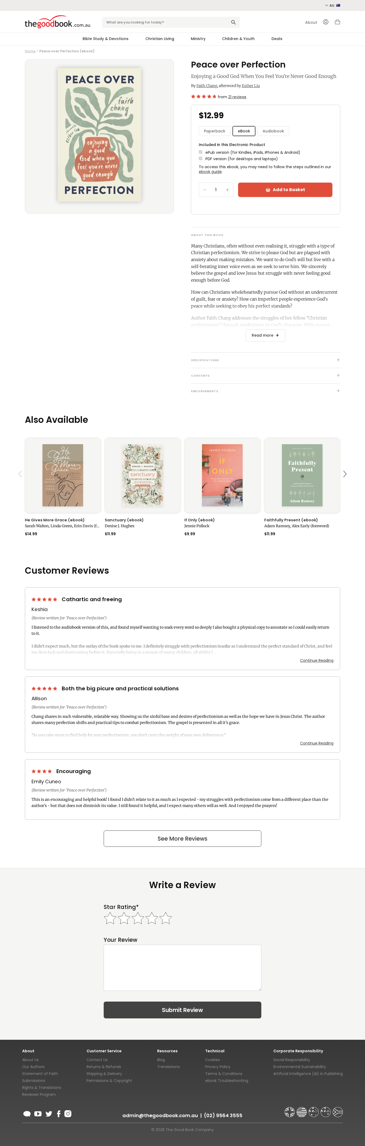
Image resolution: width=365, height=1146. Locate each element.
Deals (276, 38)
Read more (262, 335)
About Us (30, 1059)
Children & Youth (238, 38)
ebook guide (210, 171)
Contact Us (97, 1059)
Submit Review (182, 1010)
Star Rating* (121, 907)
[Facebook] (58, 1113)
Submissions (33, 1080)
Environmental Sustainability (299, 1066)
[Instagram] (67, 1113)
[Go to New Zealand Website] (326, 1109)
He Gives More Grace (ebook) (55, 520)
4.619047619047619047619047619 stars (203, 96)
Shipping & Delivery (104, 1073)
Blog (161, 1059)
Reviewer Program (39, 1094)
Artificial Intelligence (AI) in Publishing (308, 1073)
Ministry (198, 38)
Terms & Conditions (223, 1073)
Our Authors (33, 1066)
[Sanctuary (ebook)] (142, 475)
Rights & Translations (41, 1087)
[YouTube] (38, 1113)
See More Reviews (182, 838)
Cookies (212, 1059)
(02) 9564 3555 (223, 1115)
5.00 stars (45, 599)
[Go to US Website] (302, 1109)
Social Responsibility (291, 1059)
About (311, 22)
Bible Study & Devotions (106, 38)
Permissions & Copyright (109, 1080)
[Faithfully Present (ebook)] (302, 475)
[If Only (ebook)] (222, 475)
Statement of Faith (40, 1073)
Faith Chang (206, 85)
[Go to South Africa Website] (338, 1109)
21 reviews (237, 97)
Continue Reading (316, 660)
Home (30, 51)
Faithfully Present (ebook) (291, 520)
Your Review (120, 940)
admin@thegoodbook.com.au (160, 1115)
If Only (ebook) (199, 520)
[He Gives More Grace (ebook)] (62, 475)
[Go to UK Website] (290, 1109)
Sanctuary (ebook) (124, 520)
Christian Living (159, 38)
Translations (168, 1066)
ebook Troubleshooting (226, 1080)
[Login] (325, 22)
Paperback (214, 131)
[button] (21, 486)
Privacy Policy (217, 1066)
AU (332, 5)
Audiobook (273, 131)
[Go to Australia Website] (314, 1109)
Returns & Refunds (104, 1066)
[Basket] (337, 23)
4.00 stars (42, 771)
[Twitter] (48, 1113)
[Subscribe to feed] (27, 1113)
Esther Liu (251, 85)
